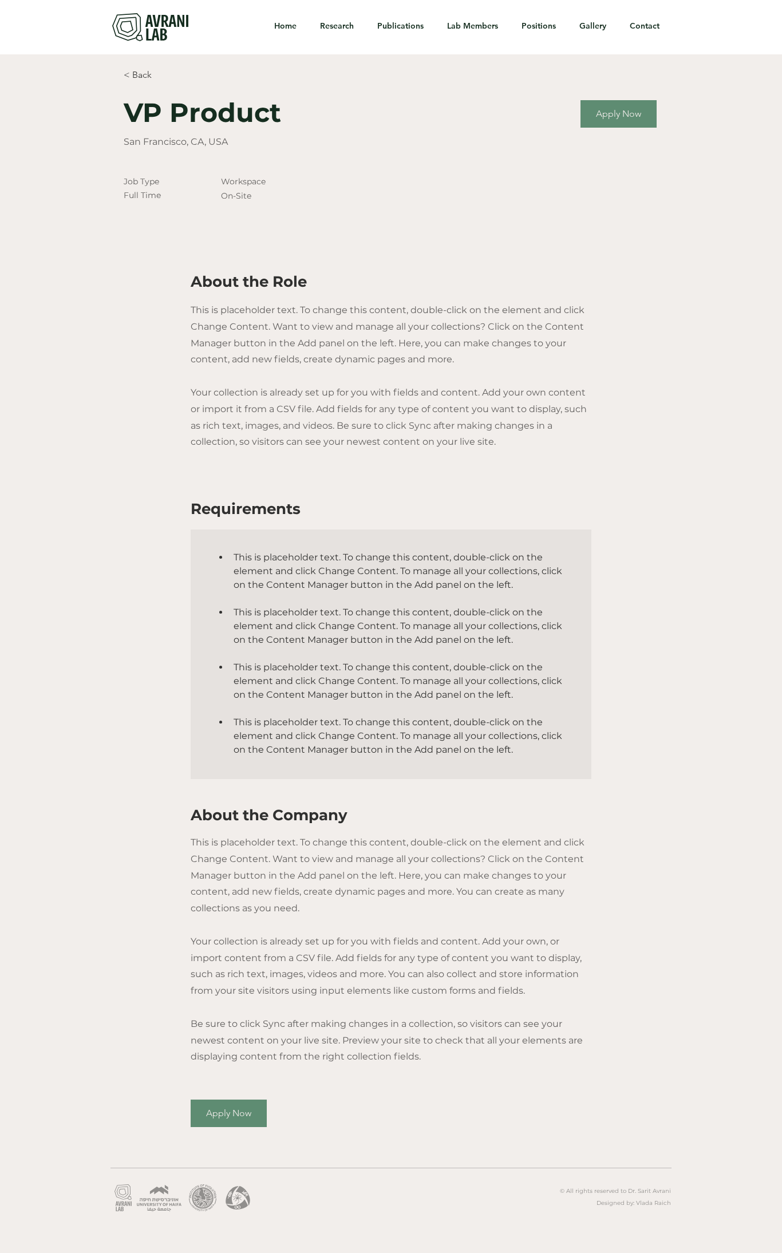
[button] (618, 114)
